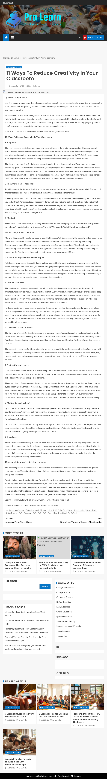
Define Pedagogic (32, 510)
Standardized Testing (65, 621)
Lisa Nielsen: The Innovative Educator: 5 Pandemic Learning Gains (87, 565)
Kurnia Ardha (13, 86)
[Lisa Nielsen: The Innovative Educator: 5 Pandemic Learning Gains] (87, 547)
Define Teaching (14, 67)
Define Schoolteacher (77, 510)
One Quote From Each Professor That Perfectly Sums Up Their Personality (18, 565)
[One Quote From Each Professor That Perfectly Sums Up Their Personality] (19, 547)
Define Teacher (11, 513)
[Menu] (12, 37)
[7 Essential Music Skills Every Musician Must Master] (19, 697)
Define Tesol (47, 513)
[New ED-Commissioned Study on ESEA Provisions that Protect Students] (53, 547)
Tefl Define (72, 513)
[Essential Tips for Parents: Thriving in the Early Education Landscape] (19, 742)
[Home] (6, 37)
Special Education (64, 616)
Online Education (64, 611)
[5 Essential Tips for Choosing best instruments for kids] (53, 697)
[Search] (80, 37)
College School (63, 592)
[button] (12, 37)
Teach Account (63, 631)
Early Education (63, 606)
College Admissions (65, 587)
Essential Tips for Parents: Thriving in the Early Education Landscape (18, 762)
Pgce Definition (60, 513)
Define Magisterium (16, 510)
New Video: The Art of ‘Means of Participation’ (81, 520)
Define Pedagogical (48, 510)
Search (11, 581)
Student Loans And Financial (68, 626)
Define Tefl (37, 513)
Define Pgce (62, 510)
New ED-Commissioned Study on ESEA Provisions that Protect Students (53, 565)
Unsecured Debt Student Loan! (18, 520)
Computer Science (64, 597)
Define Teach (91, 510)
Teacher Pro (61, 636)
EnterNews (63, 776)
